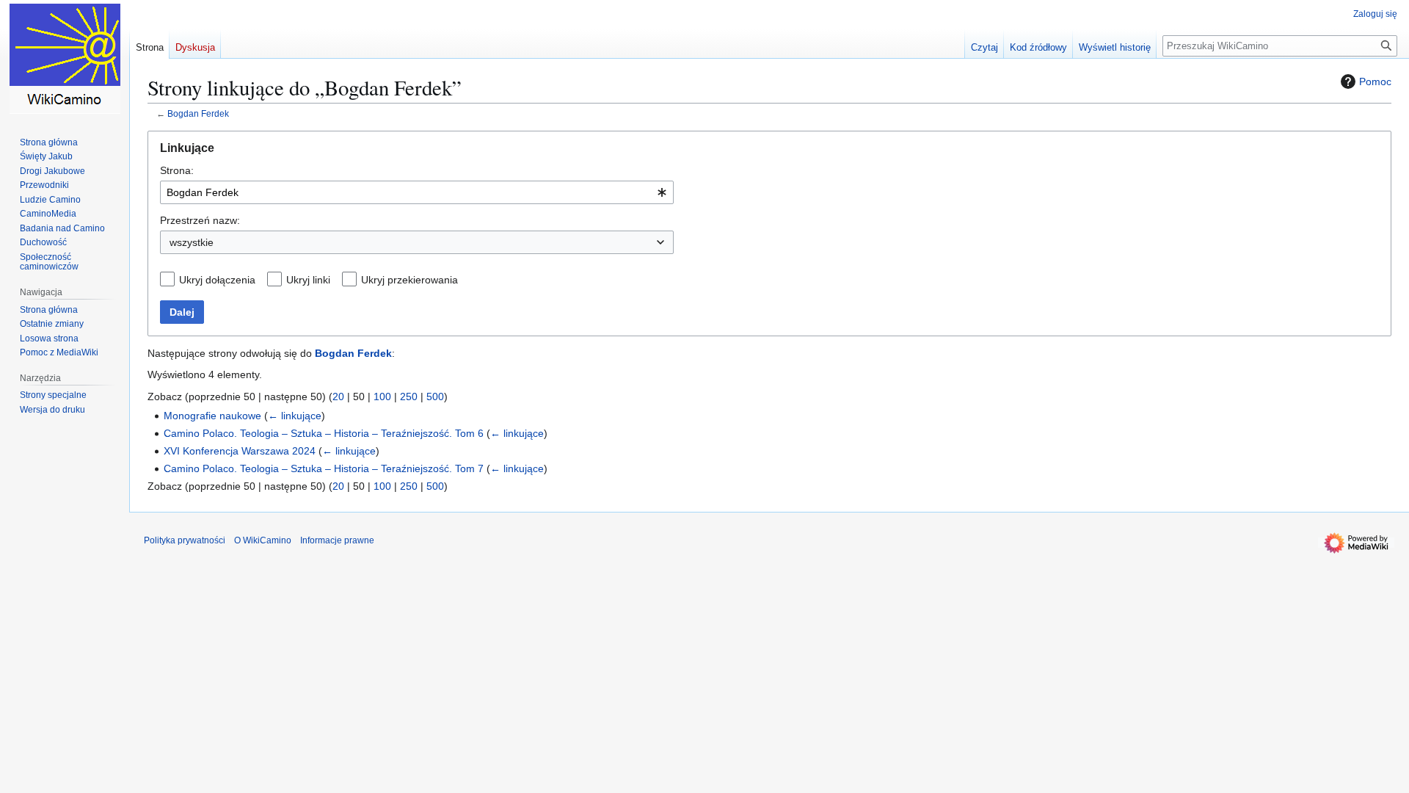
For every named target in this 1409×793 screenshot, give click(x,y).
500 (435, 396)
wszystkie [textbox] (192, 242)
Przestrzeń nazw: (200, 220)
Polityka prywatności (184, 540)
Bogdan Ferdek (198, 113)
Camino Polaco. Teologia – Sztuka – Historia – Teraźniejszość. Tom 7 (324, 468)
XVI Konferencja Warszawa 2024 (240, 451)
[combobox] (417, 192)
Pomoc (1375, 81)
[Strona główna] (64, 58)
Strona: (177, 170)
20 (338, 396)
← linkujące (294, 415)
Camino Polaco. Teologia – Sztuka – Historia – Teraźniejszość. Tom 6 (324, 433)
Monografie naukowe (212, 415)
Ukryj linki (308, 280)
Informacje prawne (337, 540)
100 (382, 396)
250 (409, 396)
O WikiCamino (262, 540)
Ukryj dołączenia (217, 280)
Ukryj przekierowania (409, 280)
